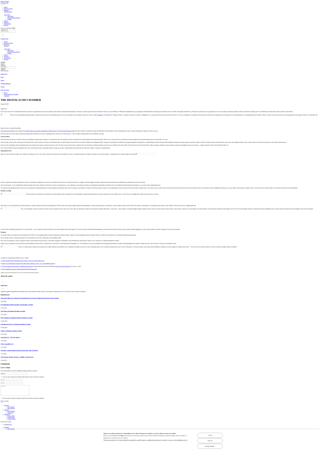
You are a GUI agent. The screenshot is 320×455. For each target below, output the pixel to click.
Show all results (5, 90)
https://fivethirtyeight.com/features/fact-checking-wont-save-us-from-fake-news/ (23, 260)
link (5, 11)
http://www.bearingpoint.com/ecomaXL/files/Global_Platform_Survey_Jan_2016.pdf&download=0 (28, 263)
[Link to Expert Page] (160, 279)
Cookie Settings (11, 419)
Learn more (7, 14)
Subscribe (6, 96)
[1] (190, 111)
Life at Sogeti (10, 407)
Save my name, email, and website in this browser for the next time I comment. (23, 377)
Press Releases (11, 411)
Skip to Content (5, 1)
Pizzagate (100, 115)
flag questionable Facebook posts (47, 131)
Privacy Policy (11, 416)
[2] (97, 131)
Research (9, 11)
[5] (216, 209)
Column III (7, 414)
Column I (6, 405)
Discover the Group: (6, 421)
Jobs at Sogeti (11, 408)
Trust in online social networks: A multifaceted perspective (17, 266)
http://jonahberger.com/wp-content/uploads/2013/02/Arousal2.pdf (19, 269)
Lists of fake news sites (7, 131)
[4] (122, 185)
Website (3, 373)
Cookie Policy (11, 417)
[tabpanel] (160, 285)
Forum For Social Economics (63, 266)
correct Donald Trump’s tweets (66, 131)
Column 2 (6, 410)
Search (3, 62)
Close (13, 28)
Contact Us (10, 413)
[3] (102, 139)
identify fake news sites (32, 131)
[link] (4, 3)
